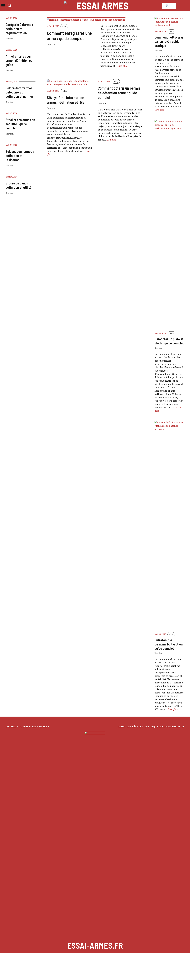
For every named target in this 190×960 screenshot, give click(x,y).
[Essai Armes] (69, 5)
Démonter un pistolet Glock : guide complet (169, 341)
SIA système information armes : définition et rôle (65, 100)
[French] (168, 6)
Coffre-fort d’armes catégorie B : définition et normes (20, 92)
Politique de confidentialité (164, 726)
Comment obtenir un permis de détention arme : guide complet (119, 93)
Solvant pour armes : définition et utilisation (20, 155)
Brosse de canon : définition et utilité (18, 185)
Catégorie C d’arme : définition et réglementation (19, 28)
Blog (64, 26)
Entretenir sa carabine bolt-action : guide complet (169, 644)
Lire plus (122, 65)
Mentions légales (130, 726)
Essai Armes (102, 5)
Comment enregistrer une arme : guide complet (69, 35)
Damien (10, 38)
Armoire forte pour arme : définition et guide (19, 60)
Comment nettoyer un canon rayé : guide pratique (169, 41)
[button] (9, 5)
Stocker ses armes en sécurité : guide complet (20, 124)
